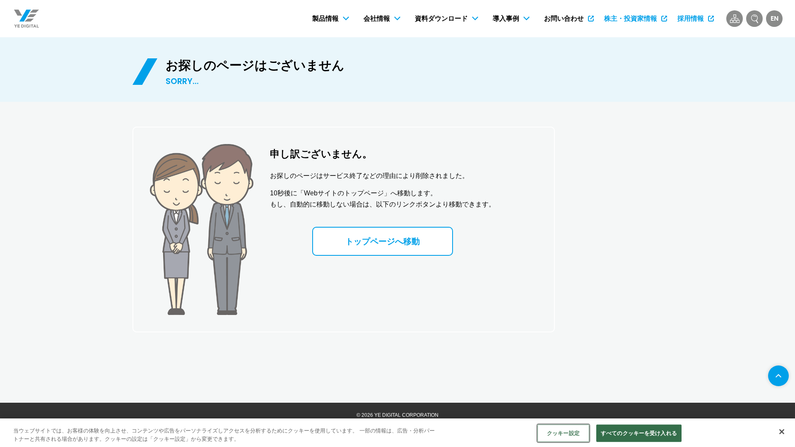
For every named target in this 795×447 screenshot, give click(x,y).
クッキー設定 (563, 433)
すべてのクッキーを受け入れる (639, 433)
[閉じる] (782, 432)
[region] (397, 432)
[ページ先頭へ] (778, 375)
